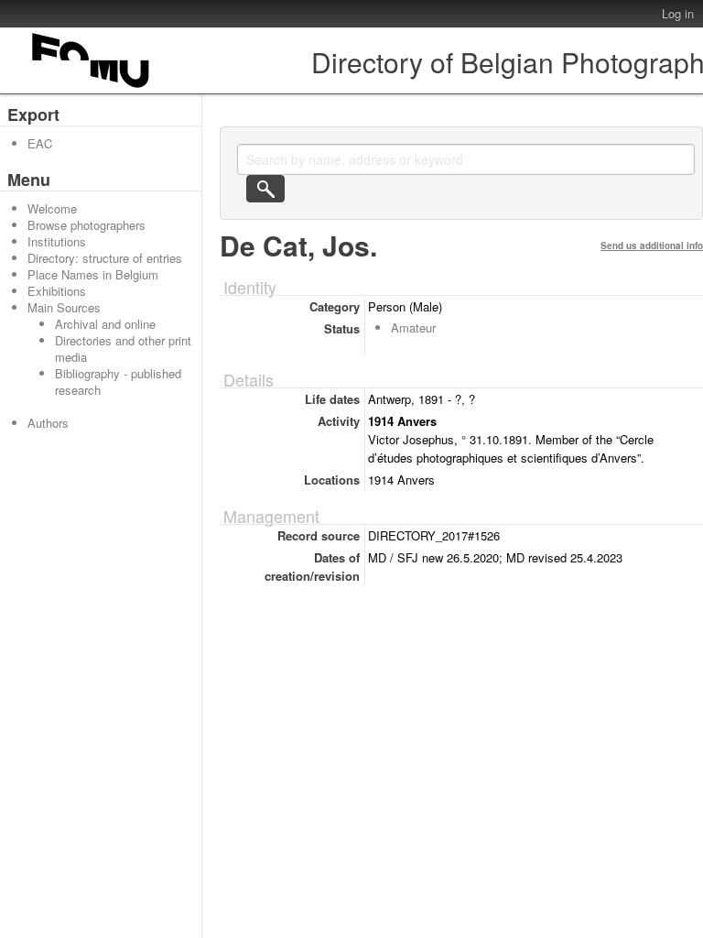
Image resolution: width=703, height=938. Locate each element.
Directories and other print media (123, 348)
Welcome (52, 208)
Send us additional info (651, 245)
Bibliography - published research (118, 381)
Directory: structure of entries (104, 258)
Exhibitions (56, 291)
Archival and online (105, 324)
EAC (39, 143)
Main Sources (64, 307)
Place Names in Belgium (92, 274)
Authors (48, 422)
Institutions (56, 241)
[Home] (91, 87)
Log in (678, 13)
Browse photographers (86, 225)
